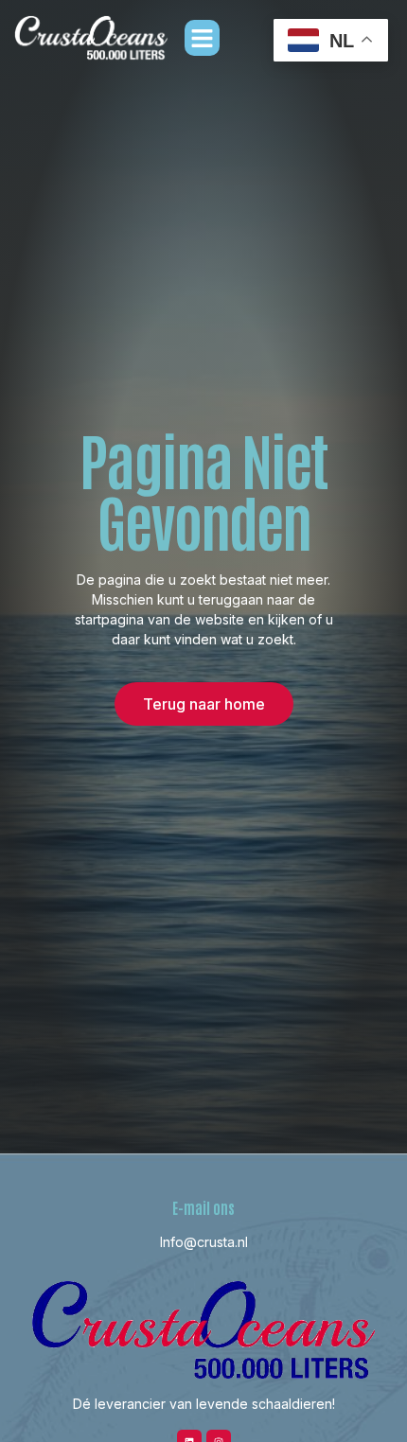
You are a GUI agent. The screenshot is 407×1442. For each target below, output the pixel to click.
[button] (203, 38)
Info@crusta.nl (204, 1242)
